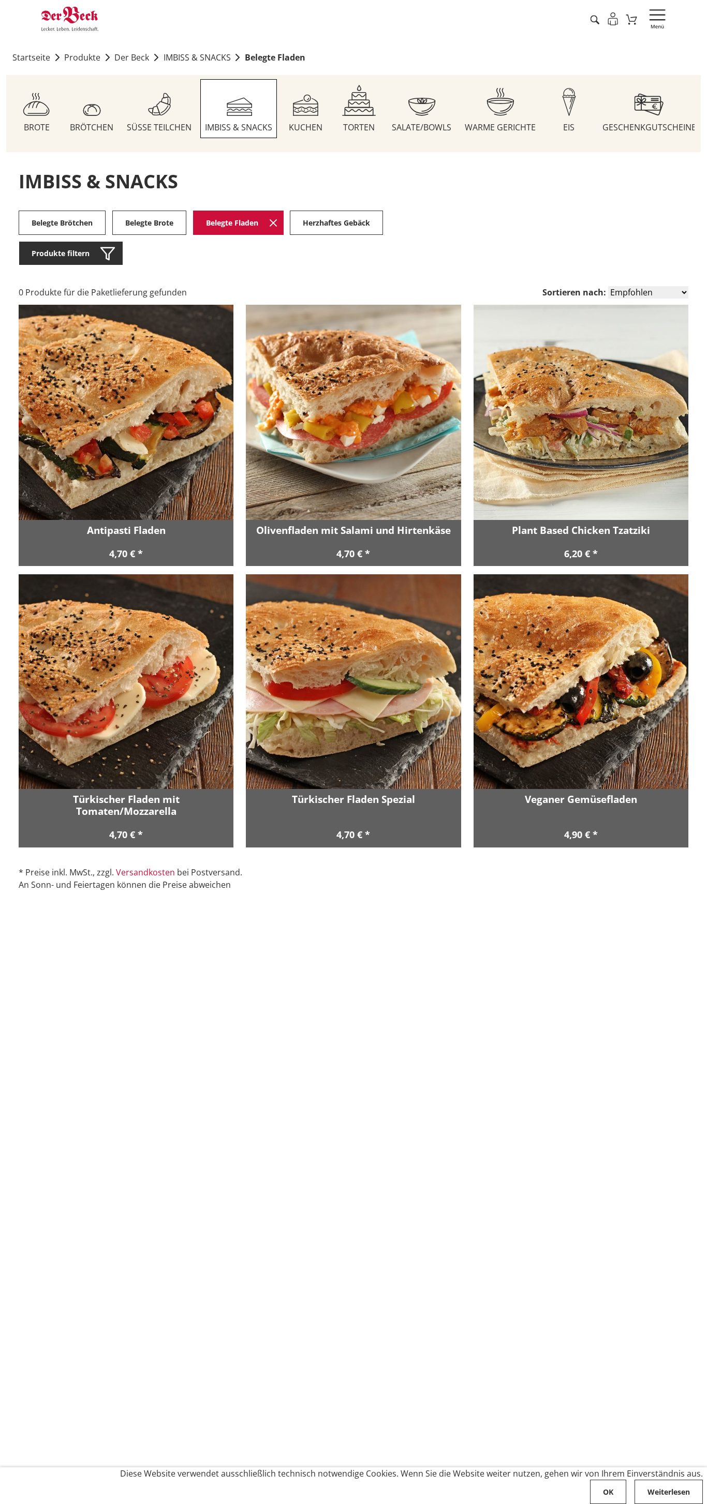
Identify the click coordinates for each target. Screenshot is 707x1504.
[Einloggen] (612, 18)
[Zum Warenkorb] (632, 19)
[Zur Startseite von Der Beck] (69, 19)
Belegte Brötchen (62, 223)
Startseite (31, 57)
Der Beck (131, 57)
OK (608, 1492)
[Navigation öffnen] (657, 19)
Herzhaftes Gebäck (336, 223)
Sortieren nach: (574, 292)
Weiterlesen (668, 1492)
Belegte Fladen (275, 57)
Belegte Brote (149, 223)
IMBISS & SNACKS (197, 57)
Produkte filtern (61, 253)
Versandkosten (145, 872)
